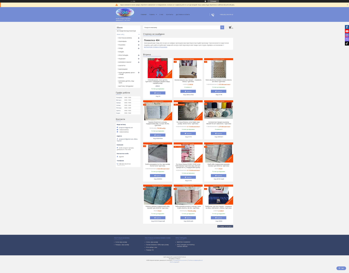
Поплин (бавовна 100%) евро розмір (157, 245)
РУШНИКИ (122, 45)
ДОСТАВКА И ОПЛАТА (183, 14)
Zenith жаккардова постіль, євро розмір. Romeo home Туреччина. (157, 165)
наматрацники (123, 69)
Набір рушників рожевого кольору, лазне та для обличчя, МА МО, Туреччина (188, 207)
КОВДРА (121, 52)
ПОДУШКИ (122, 59)
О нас (161, 14)
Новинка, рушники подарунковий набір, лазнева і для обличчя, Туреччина (158, 207)
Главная (143, 14)
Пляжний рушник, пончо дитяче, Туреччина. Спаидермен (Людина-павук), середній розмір (157, 81)
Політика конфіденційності (195, 260)
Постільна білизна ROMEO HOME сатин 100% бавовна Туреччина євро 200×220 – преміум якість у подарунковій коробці (188, 165)
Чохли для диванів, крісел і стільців (127, 73)
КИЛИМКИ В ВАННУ (125, 62)
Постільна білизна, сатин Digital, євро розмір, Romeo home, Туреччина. (188, 123)
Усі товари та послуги (224, 226)
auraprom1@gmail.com (126, 127)
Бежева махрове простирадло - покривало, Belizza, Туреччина (188, 80)
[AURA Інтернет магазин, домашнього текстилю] (125, 12)
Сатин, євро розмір (152, 242)
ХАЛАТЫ (121, 77)
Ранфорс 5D (150, 250)
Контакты (169, 14)
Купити (158, 93)
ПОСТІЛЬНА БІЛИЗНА (125, 38)
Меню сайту (120, 34)
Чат (342, 268)
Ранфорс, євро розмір (122, 245)
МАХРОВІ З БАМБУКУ (183, 242)
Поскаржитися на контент (180, 260)
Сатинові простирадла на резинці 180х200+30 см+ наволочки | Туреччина (218, 123)
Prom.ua (183, 257)
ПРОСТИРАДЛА (123, 55)
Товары (152, 14)
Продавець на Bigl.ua (174, 258)
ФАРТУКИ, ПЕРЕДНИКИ (126, 86)
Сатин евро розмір (121, 242)
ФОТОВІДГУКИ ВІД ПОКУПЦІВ (126, 31)
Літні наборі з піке (151, 247)
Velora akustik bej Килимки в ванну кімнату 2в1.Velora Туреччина (219, 80)
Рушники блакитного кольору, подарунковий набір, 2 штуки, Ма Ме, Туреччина (157, 123)
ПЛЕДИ (121, 48)
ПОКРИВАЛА (123, 41)
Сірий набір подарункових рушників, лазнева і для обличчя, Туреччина (219, 165)
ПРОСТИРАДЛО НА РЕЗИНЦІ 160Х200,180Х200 (186, 245)
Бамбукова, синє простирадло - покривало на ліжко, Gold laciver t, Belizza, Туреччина (218, 207)
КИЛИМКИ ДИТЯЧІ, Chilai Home (126, 82)
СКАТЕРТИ (122, 65)
